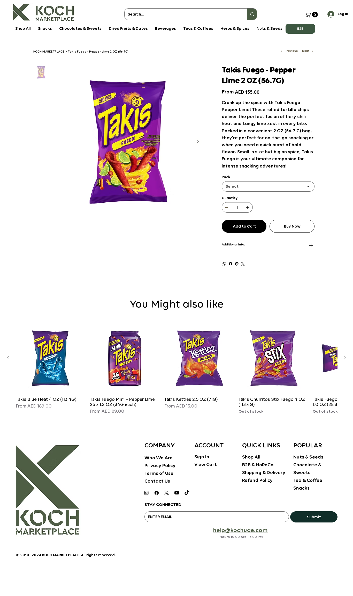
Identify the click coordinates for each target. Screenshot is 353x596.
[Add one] (247, 207)
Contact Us (157, 481)
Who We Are (158, 458)
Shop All (251, 457)
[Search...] (252, 14)
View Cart (205, 464)
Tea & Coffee (307, 480)
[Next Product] (345, 358)
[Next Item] (198, 141)
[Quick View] (50, 358)
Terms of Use (158, 473)
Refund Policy (257, 480)
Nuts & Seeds (308, 457)
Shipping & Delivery (263, 472)
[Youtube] (176, 493)
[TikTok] (186, 493)
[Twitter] (242, 263)
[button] (300, 29)
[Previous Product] (8, 358)
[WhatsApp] (224, 263)
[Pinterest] (236, 263)
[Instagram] (146, 493)
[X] (166, 493)
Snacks (301, 488)
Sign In (201, 457)
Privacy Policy (159, 465)
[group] (176, 369)
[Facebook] (230, 263)
